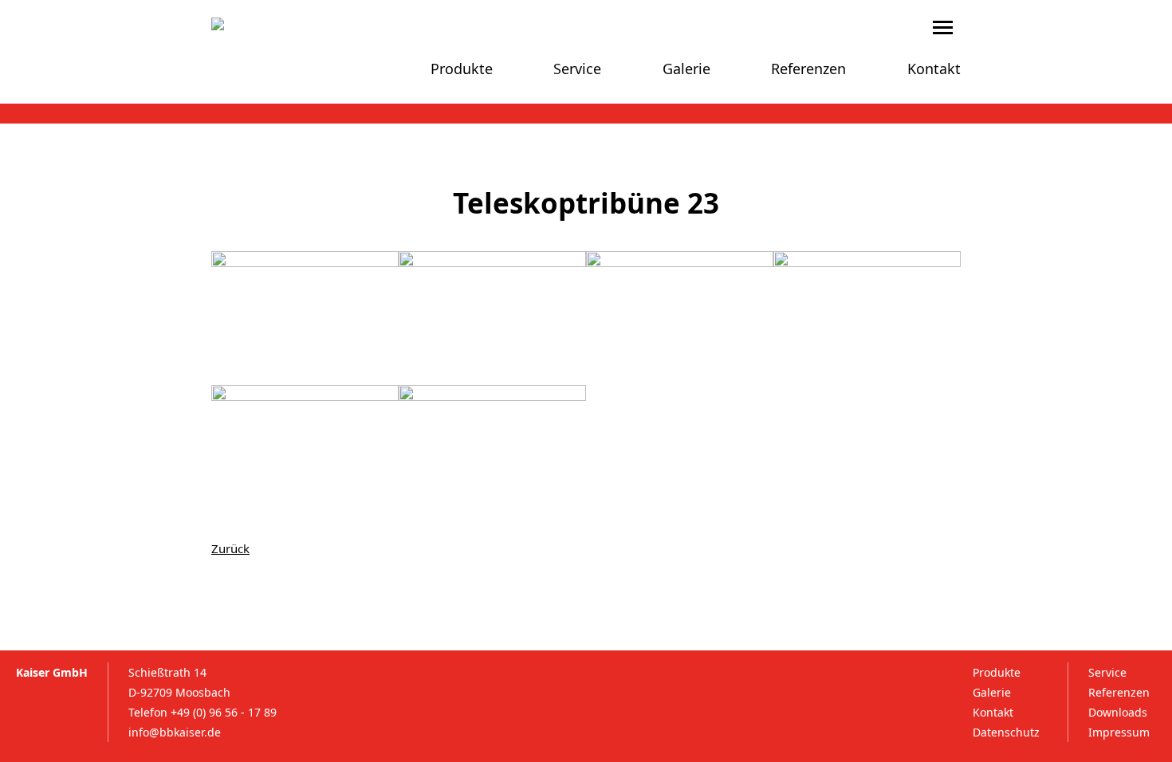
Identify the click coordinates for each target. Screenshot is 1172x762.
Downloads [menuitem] (1117, 712)
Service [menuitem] (577, 68)
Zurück (230, 548)
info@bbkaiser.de (174, 732)
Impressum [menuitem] (1119, 732)
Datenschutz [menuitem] (1006, 732)
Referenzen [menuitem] (808, 68)
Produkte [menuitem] (462, 68)
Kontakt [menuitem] (934, 68)
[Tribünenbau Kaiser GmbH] (267, 24)
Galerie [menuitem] (686, 68)
